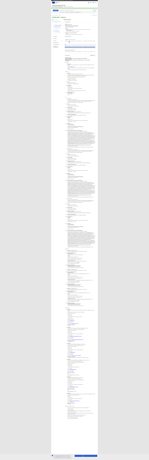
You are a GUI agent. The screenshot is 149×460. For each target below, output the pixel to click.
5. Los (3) (54, 40)
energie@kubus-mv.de (72, 352)
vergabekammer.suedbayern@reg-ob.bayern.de (75, 336)
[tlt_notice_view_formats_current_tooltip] (94, 55)
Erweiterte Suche (67, 12)
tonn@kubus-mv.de (70, 30)
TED (52, 15)
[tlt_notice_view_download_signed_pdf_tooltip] (69, 42)
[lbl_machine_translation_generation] (74, 50)
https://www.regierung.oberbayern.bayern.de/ (77, 339)
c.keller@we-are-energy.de (72, 369)
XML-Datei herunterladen (58, 25)
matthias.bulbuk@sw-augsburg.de (73, 386)
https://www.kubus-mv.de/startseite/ (76, 355)
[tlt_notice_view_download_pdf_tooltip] (65, 47)
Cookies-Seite (58, 456)
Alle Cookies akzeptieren (78, 455)
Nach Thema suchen (77, 12)
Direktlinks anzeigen (57, 26)
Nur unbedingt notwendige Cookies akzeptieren (90, 455)
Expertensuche (72, 12)
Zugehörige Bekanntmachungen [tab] (57, 21)
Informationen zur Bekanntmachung (55, 47)
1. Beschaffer (55, 36)
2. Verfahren (55, 38)
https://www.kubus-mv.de (75, 323)
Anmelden (90, 2)
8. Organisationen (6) (56, 44)
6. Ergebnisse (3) (55, 42)
